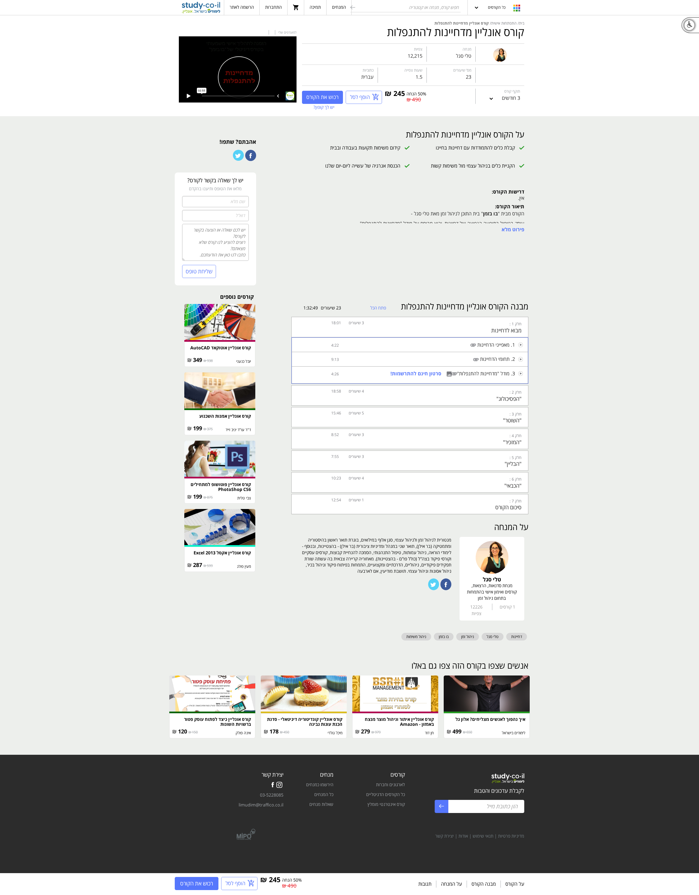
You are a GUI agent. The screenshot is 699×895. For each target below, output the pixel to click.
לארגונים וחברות (390, 785)
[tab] (409, 327)
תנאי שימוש (483, 836)
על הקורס (514, 884)
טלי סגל (463, 55)
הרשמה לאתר (242, 7)
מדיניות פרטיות (511, 836)
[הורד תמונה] (448, 373)
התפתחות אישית (504, 23)
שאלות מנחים (321, 804)
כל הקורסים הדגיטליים (385, 794)
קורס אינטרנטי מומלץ (386, 804)
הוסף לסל (360, 97)
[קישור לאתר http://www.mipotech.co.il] (243, 833)
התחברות (273, 7)
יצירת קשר (444, 836)
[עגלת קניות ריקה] (295, 7)
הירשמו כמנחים (319, 785)
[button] (409, 327)
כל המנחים (323, 794)
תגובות (424, 884)
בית (521, 23)
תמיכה (315, 7)
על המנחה (451, 884)
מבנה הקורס (484, 884)
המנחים (339, 7)
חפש (352, 8)
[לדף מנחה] (500, 53)
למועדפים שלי (287, 32)
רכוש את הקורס (322, 97)
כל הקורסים (496, 7)
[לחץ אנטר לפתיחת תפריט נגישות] (689, 25)
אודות (463, 836)
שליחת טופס (199, 271)
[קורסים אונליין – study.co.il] (201, 8)
